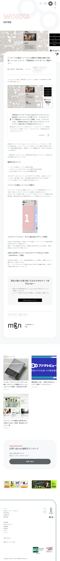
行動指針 (5, 526)
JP (40, 3)
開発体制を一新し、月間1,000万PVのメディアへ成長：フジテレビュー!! (43, 383)
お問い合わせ (50, 3)
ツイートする (13, 314)
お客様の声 (12, 69)
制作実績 (20, 69)
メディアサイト (37, 70)
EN (45, 3)
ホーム (5, 508)
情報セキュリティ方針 (9, 542)
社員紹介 (5, 528)
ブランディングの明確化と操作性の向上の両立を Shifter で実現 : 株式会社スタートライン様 (15, 423)
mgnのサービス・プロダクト (11, 510)
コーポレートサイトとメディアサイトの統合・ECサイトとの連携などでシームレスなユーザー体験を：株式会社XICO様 (15, 384)
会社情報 (5, 522)
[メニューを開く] (55, 8)
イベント (5, 532)
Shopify (35, 67)
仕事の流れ (6, 513)
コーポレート (43, 67)
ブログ (5, 530)
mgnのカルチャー (8, 524)
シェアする (23, 314)
